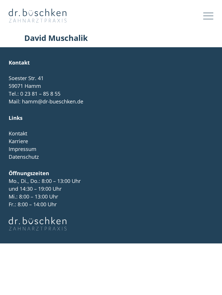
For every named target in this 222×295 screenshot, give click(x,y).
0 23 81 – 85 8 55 (40, 93)
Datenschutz (24, 156)
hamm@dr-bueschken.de (52, 101)
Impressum (22, 148)
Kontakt (18, 133)
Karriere (18, 141)
